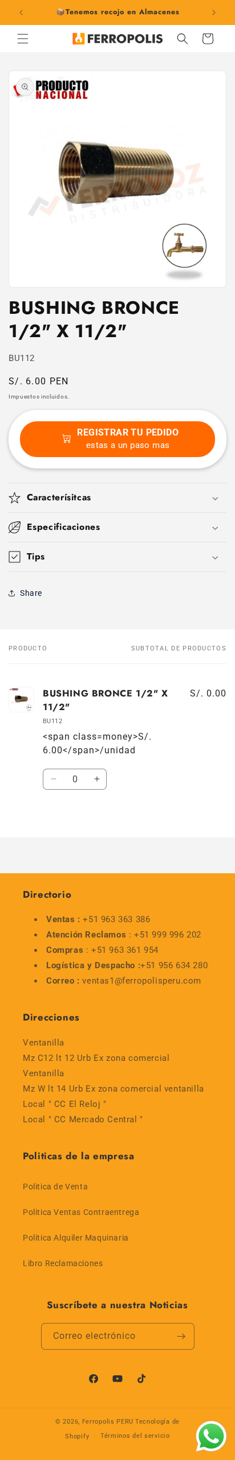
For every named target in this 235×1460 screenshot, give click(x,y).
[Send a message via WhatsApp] (211, 1436)
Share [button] (31, 593)
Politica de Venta (55, 1186)
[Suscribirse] (181, 1336)
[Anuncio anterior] (21, 12)
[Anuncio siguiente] (213, 12)
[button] (22, 38)
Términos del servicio (135, 1436)
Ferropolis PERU (108, 1421)
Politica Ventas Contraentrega (81, 1212)
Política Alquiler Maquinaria (76, 1237)
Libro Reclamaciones (63, 1263)
